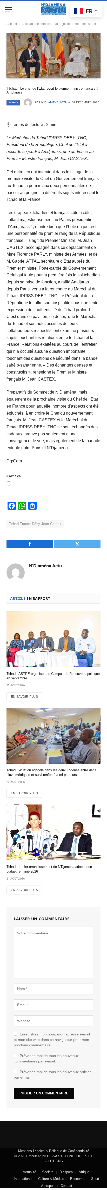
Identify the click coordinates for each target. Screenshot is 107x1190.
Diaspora (66, 1172)
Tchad (13, 102)
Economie (77, 1179)
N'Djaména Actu (54, 102)
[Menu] (8, 9)
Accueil (11, 24)
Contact (66, 1186)
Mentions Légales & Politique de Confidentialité (53, 1151)
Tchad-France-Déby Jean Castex (35, 524)
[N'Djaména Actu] (53, 9)
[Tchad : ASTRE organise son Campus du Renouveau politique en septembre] (53, 639)
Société (48, 1172)
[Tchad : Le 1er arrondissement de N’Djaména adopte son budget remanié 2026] (53, 832)
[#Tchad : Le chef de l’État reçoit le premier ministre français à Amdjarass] (53, 55)
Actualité (29, 1172)
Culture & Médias (51, 1179)
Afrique (84, 1172)
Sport (95, 1179)
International (23, 1179)
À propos (48, 1186)
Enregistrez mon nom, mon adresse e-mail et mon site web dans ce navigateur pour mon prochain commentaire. (52, 1039)
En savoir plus (24, 697)
